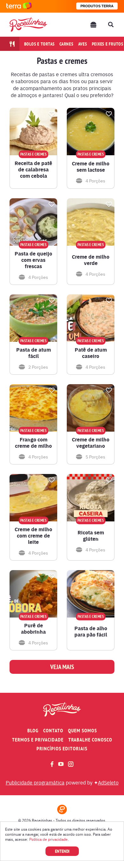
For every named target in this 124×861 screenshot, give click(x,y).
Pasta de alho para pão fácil (90, 631)
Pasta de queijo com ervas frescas (33, 259)
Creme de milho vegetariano (90, 442)
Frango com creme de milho (33, 442)
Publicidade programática (35, 782)
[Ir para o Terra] (19, 6)
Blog (32, 730)
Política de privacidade (48, 839)
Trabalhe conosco (90, 739)
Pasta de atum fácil (33, 353)
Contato (53, 730)
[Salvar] (51, 114)
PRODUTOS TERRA (97, 6)
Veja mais (62, 667)
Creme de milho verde (90, 260)
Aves (82, 44)
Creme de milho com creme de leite (33, 535)
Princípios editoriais (62, 748)
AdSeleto (108, 782)
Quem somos (82, 730)
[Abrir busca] (110, 24)
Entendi (62, 851)
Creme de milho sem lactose (90, 166)
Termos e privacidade (38, 739)
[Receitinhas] (28, 24)
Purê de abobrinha (33, 628)
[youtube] (61, 764)
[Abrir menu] (93, 24)
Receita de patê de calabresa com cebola (33, 169)
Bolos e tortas (39, 44)
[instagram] (70, 764)
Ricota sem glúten (91, 535)
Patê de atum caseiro (91, 353)
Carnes (66, 44)
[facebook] (52, 764)
